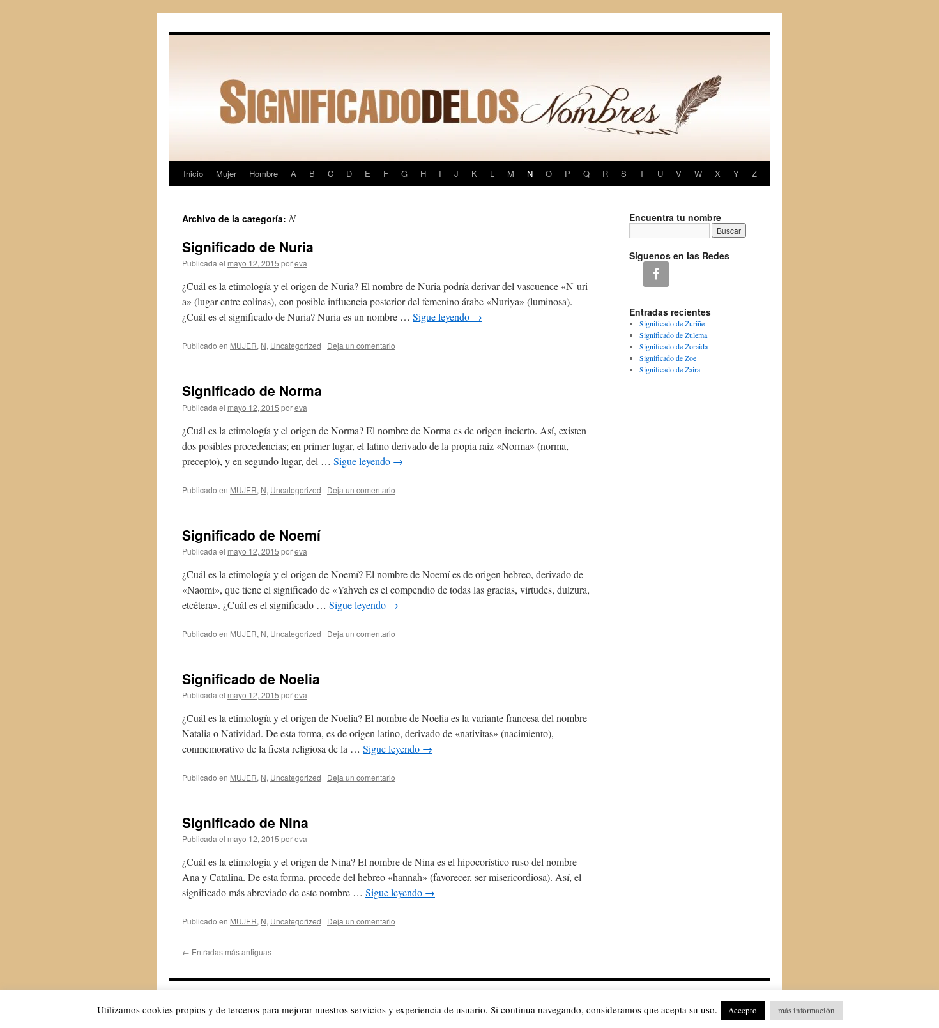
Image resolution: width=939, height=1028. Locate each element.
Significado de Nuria (248, 246)
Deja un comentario (361, 345)
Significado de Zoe (667, 358)
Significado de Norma (252, 390)
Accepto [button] (742, 1010)
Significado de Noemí (251, 534)
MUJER (243, 345)
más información (806, 1010)
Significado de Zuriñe (672, 323)
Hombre (263, 173)
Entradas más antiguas (226, 951)
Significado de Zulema (673, 335)
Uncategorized (295, 345)
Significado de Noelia (251, 678)
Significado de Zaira (669, 369)
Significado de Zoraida (673, 346)
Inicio (193, 173)
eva (300, 262)
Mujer (226, 173)
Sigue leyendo (447, 316)
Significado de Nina (245, 822)
